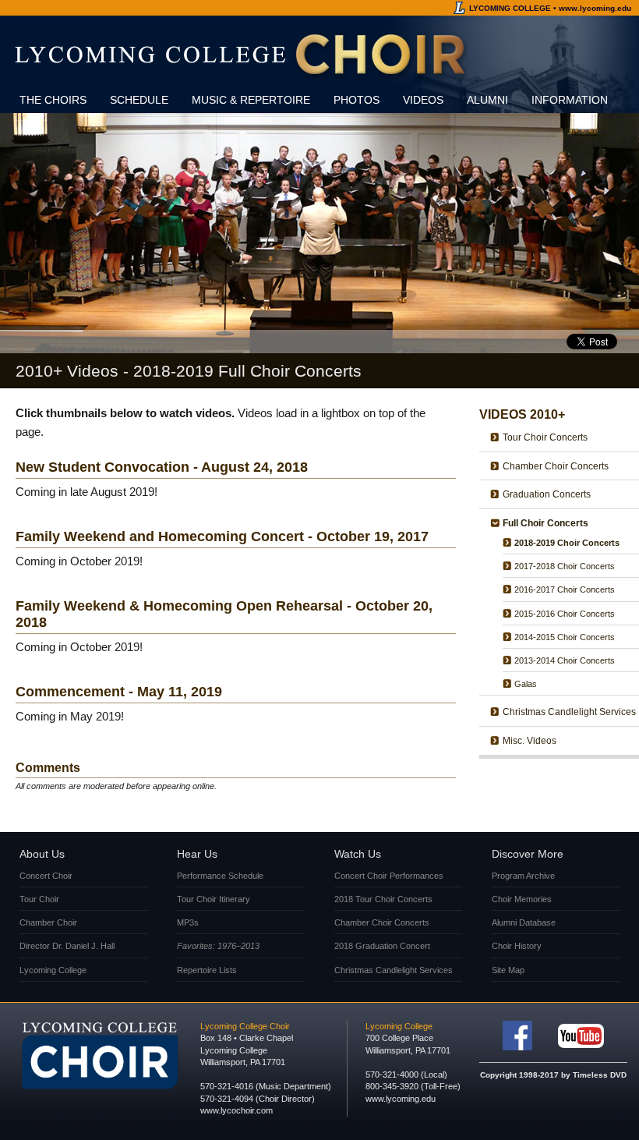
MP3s (188, 922)
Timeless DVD (600, 1075)
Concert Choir (45, 875)
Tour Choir (39, 899)
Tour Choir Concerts (545, 437)
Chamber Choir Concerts (556, 466)
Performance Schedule (220, 875)
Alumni (487, 100)
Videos (423, 100)
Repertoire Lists (207, 970)
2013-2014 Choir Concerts (564, 660)
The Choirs (52, 100)
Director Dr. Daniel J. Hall (67, 946)
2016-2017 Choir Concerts (564, 589)
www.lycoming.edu (400, 1098)
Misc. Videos (529, 740)
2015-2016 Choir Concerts (564, 613)
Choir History (517, 946)
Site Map (508, 970)
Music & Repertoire (251, 100)
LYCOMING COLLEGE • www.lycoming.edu (550, 8)
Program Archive (523, 875)
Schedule (139, 100)
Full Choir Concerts (545, 523)
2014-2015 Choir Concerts (564, 637)
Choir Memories (522, 899)
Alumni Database (524, 922)
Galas (525, 684)
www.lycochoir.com (236, 1110)
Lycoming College (52, 970)
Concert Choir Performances (388, 875)
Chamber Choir (48, 922)
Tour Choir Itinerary (213, 899)
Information (569, 100)
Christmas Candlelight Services (569, 711)
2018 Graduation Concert (382, 946)
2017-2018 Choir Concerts (564, 566)
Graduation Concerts (547, 494)
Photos (357, 100)
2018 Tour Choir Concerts (383, 899)
